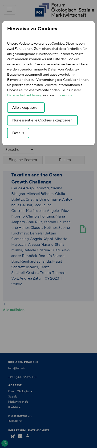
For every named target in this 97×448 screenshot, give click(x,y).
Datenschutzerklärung (24, 95)
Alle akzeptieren (26, 107)
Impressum (63, 95)
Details (18, 133)
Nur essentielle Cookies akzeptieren (42, 120)
